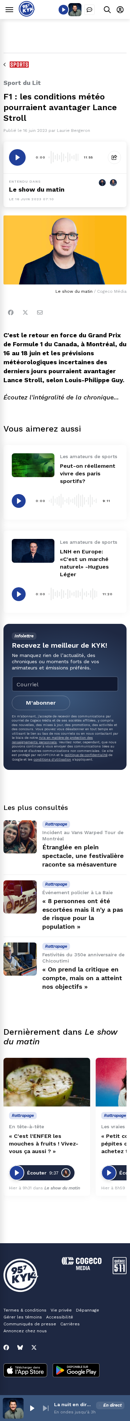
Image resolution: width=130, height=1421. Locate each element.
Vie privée (61, 1310)
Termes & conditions (24, 1310)
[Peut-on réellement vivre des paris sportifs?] (33, 465)
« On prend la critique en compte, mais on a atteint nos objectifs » (82, 978)
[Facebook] (10, 312)
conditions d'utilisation (52, 759)
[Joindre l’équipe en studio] (89, 9)
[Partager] (114, 157)
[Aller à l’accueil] (27, 14)
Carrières (70, 1324)
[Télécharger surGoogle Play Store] (76, 1371)
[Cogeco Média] (82, 1268)
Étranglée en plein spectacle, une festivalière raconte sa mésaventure (83, 855)
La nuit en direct (73, 1404)
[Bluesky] (20, 1347)
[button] (32, 1408)
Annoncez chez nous (25, 1330)
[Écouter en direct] (63, 9)
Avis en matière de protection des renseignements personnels (52, 740)
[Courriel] (40, 312)
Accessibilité (59, 1317)
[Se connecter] (120, 9)
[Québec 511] (120, 1272)
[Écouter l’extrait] (17, 157)
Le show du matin (36, 189)
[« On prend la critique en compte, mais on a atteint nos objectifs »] (20, 959)
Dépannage (87, 1310)
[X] (34, 1347)
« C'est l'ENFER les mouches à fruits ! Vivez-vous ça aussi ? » (43, 1143)
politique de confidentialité (85, 755)
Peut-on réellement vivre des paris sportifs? (87, 473)
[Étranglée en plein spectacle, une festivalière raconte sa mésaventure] (20, 836)
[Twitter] (25, 312)
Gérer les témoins (22, 1317)
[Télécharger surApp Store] (25, 1371)
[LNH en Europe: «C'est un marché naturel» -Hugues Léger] (33, 551)
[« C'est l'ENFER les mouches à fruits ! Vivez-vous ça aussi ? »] (46, 1082)
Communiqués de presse (29, 1324)
